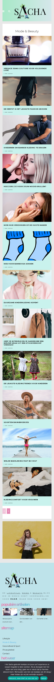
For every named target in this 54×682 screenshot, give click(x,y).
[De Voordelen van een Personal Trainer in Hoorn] (27, 611)
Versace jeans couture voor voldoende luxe (25, 69)
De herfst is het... (43, 619)
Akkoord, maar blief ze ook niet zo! (23, 678)
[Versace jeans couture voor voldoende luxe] (27, 50)
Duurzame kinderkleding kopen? (21, 303)
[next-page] (8, 511)
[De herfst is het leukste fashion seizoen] (27, 91)
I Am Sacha (8, 73)
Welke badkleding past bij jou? (20, 461)
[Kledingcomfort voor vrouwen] (27, 481)
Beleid (43, 678)
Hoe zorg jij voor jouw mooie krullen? (25, 186)
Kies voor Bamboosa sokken (19, 264)
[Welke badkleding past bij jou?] (27, 443)
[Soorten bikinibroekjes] (27, 404)
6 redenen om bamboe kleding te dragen (25, 148)
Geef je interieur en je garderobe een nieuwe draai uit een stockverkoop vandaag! (24, 343)
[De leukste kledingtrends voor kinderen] (27, 365)
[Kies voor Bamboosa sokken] (27, 245)
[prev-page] (4, 511)
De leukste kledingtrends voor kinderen (26, 383)
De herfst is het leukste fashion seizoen (25, 109)
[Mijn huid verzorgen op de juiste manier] (27, 207)
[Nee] (51, 671)
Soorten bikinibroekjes (16, 422)
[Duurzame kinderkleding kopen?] (27, 284)
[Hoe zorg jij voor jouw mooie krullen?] (27, 168)
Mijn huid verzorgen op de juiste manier (25, 225)
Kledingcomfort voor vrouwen (21, 500)
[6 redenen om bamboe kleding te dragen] (27, 129)
